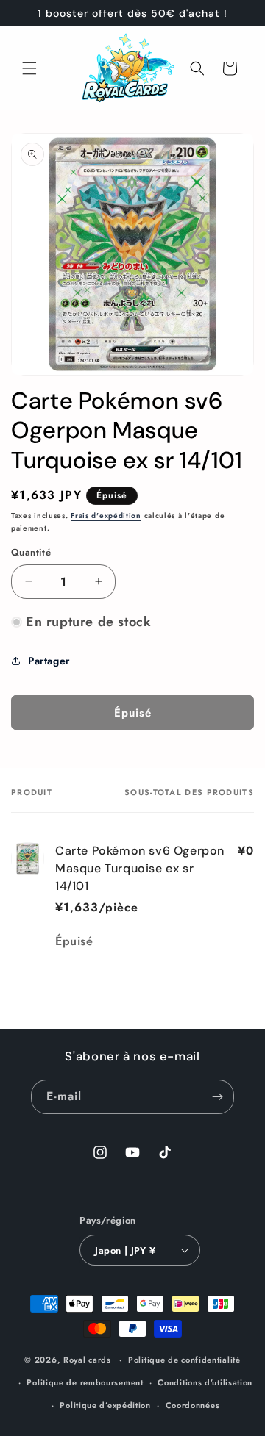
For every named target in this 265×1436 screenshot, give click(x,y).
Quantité (31, 552)
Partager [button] (49, 660)
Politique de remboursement (84, 1382)
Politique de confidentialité (184, 1359)
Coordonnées (193, 1405)
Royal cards (87, 1359)
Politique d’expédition (105, 1405)
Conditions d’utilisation (205, 1382)
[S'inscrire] (217, 1097)
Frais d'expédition (106, 515)
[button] (29, 68)
